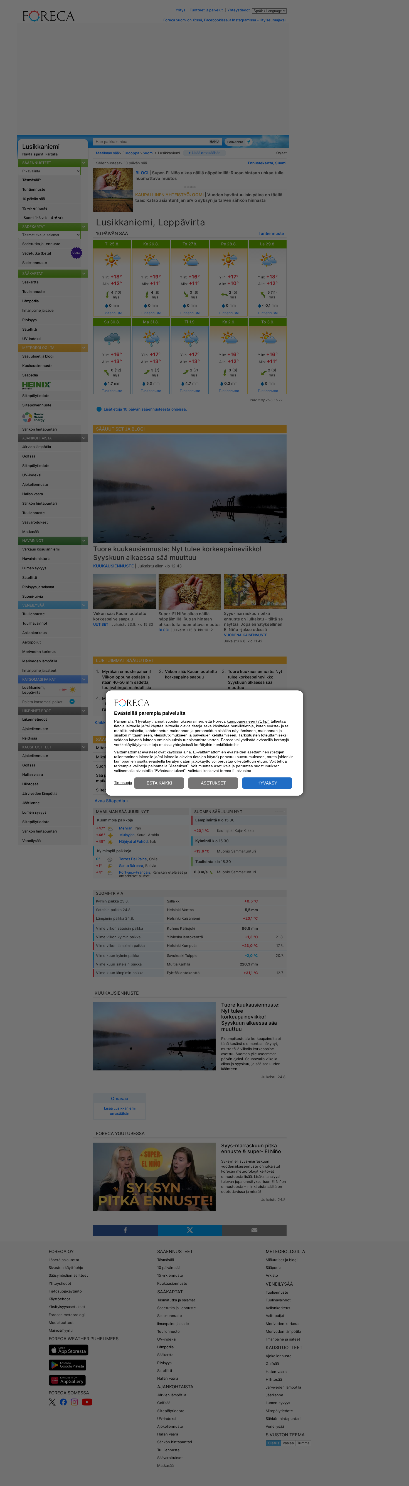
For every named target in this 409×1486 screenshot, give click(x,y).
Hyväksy (267, 783)
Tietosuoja (123, 782)
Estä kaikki (159, 783)
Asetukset (213, 783)
